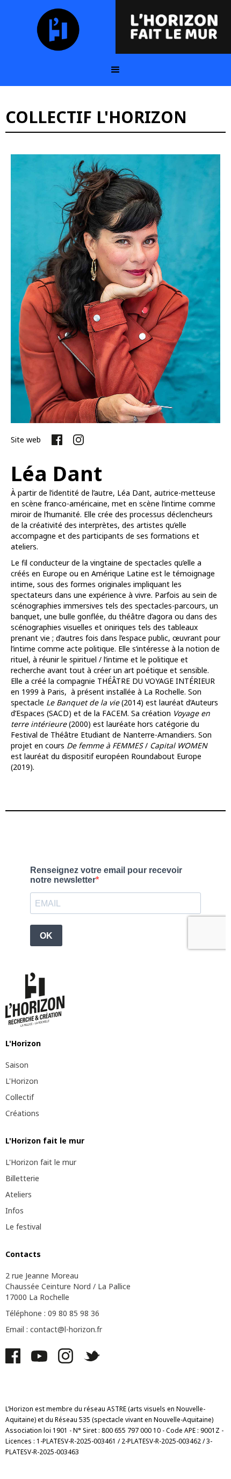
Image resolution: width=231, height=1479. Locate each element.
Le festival (23, 1226)
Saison (16, 1065)
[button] (115, 70)
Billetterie (22, 1178)
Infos (14, 1210)
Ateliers (18, 1194)
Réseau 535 (72, 1419)
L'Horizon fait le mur (40, 1162)
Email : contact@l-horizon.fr (53, 1329)
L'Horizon (21, 1081)
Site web (26, 439)
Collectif (19, 1097)
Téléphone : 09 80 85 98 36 (52, 1313)
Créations (22, 1113)
